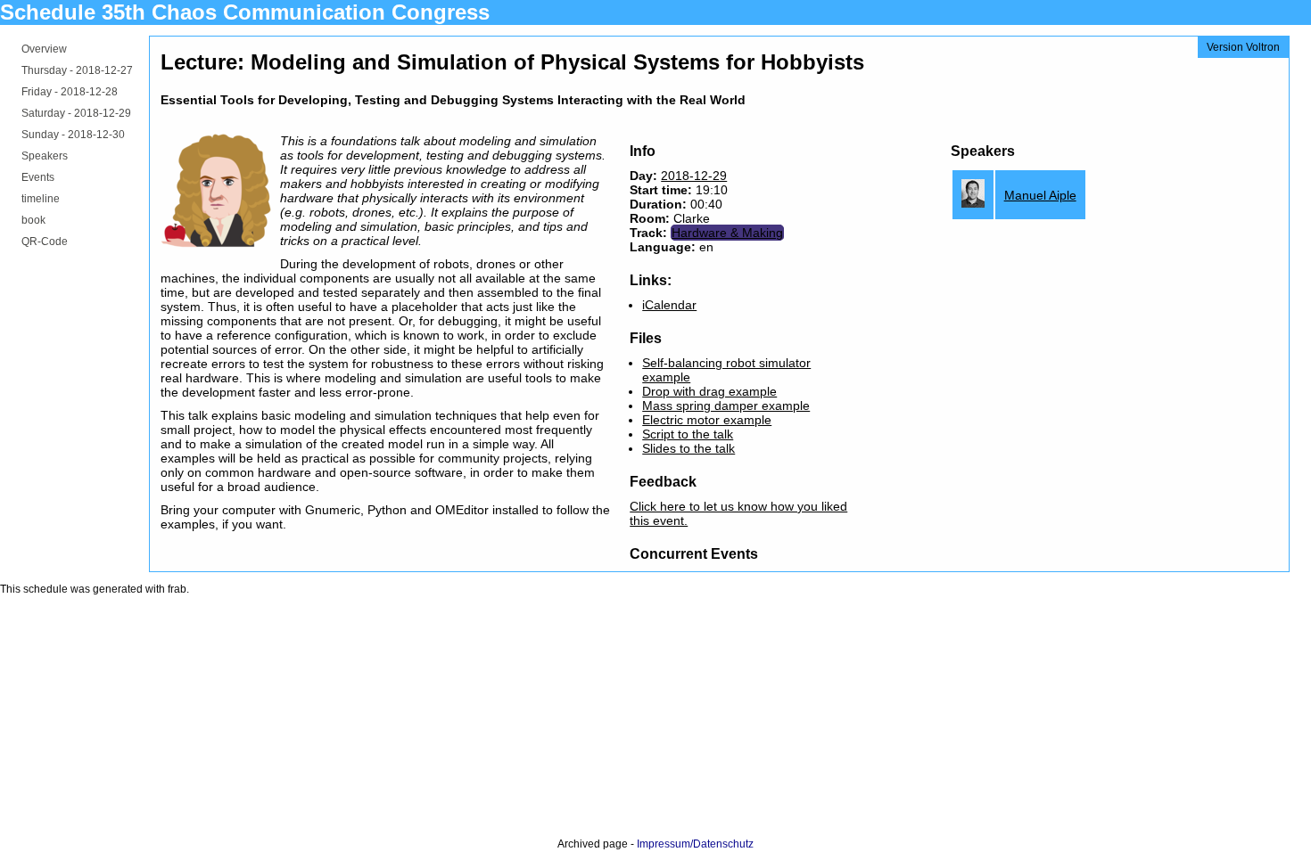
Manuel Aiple (1040, 195)
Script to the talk (687, 434)
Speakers (44, 156)
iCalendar (669, 305)
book (33, 220)
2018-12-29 (694, 175)
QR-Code (44, 241)
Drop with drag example (709, 391)
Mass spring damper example (726, 405)
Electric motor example (706, 420)
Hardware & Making (727, 232)
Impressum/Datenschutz (695, 844)
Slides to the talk (688, 448)
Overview (44, 49)
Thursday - (77, 70)
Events (37, 177)
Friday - (69, 92)
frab (177, 589)
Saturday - (76, 113)
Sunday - (73, 134)
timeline (40, 199)
